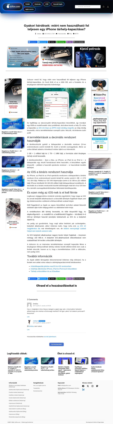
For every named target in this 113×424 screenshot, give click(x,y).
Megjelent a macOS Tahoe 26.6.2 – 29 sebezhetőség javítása (12, 132)
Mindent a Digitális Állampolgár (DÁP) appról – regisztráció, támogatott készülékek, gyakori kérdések (64, 371)
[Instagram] (92, 386)
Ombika (31, 326)
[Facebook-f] (83, 386)
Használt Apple (57, 4)
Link (28, 316)
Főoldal (27, 4)
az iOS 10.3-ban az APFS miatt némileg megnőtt (55, 128)
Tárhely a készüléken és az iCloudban (45, 271)
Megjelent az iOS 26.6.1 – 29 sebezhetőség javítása (10, 170)
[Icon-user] (108, 6)
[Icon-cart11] (103, 6)
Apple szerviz (29, 9)
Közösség (38, 4)
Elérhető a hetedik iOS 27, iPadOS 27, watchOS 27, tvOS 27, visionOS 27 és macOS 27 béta (100, 173)
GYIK (46, 4)
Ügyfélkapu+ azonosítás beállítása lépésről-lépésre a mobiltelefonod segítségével (81, 370)
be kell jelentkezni (50, 336)
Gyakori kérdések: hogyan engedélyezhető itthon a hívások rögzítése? (97, 369)
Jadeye (35, 321)
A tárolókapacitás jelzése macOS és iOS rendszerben (51, 266)
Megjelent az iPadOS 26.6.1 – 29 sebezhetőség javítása (12, 151)
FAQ (70, 33)
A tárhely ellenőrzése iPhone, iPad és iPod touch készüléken (54, 269)
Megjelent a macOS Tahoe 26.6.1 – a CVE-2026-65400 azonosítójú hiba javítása (13, 190)
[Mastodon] (97, 386)
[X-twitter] (88, 386)
